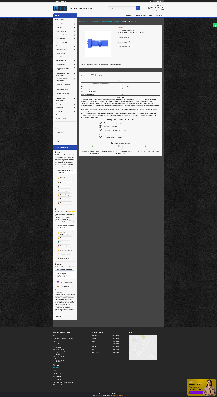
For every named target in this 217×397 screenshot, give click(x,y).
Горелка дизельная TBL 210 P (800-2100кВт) (65, 171)
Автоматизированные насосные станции (62, 94)
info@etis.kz (56, 367)
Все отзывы (59, 316)
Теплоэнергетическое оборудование (102, 21)
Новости (57, 137)
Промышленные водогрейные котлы (64, 68)
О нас (150, 15)
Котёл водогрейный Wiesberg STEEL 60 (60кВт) (65, 226)
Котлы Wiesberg (60, 53)
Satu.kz (116, 393)
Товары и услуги (140, 15)
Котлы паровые (60, 64)
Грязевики (116, 21)
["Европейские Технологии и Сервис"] (60, 8)
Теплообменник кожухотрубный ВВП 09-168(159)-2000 (63, 275)
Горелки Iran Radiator (62, 34)
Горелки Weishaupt (61, 42)
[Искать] (138, 8)
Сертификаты (59, 132)
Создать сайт (57, 1)
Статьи (57, 141)
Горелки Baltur (60, 23)
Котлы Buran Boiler (61, 49)
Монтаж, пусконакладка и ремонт (63, 84)
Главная (128, 15)
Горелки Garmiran (61, 31)
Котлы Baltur (59, 57)
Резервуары (59, 104)
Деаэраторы (59, 107)
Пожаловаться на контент (117, 395)
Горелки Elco (59, 27)
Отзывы (57, 128)
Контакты (159, 15)
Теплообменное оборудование (60, 99)
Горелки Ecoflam (60, 38)
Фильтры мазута (61, 118)
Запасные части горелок (63, 46)
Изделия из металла (62, 89)
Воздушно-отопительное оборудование (63, 79)
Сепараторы (59, 115)
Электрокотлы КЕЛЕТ (62, 60)
